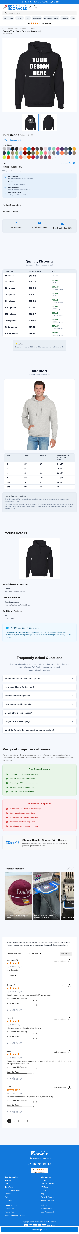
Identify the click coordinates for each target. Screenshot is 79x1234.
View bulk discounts (12, 140)
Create (43, 1190)
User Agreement (47, 1212)
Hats (7, 1184)
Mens (17, 28)
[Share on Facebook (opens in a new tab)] (13, 1010)
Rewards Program (48, 1197)
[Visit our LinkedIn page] (34, 1164)
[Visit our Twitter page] (39, 1164)
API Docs (44, 1187)
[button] (39, 678)
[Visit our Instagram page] (44, 1164)
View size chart (66, 163)
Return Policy (10, 1212)
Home (4, 28)
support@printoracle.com (15, 1215)
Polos (7, 1197)
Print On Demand (47, 1184)
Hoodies (23, 28)
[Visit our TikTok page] (29, 1164)
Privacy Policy (46, 1209)
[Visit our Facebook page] (49, 1164)
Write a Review (66, 954)
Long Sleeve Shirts (12, 1190)
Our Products (46, 1180)
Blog (42, 1194)
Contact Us (9, 1209)
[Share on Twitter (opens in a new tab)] (17, 1010)
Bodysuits (8, 1200)
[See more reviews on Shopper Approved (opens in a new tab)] (20, 1010)
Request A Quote (47, 1200)
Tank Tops (9, 1187)
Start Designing (38, 1230)
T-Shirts (8, 1180)
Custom (10, 28)
